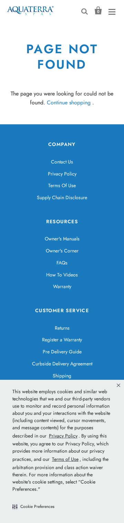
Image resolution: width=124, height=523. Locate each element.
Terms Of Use (62, 185)
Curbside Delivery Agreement (62, 363)
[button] (33, 506)
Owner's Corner (62, 250)
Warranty (62, 286)
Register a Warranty (62, 339)
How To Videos (62, 274)
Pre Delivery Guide (62, 351)
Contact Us (62, 161)
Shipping (62, 375)
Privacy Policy (62, 173)
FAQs (62, 262)
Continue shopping (69, 102)
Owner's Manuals (62, 238)
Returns (62, 328)
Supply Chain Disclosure (62, 197)
